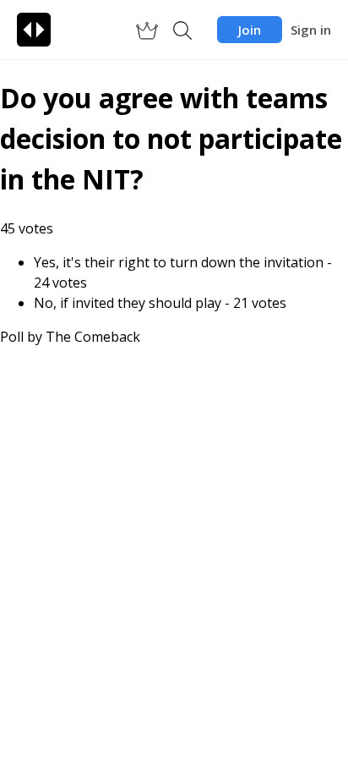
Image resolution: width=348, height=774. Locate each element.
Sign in (311, 29)
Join (249, 29)
